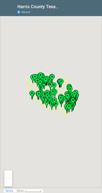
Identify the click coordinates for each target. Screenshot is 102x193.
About (25, 12)
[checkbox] (63, 6)
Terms (9, 190)
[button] (61, 83)
